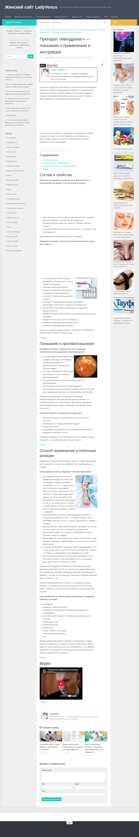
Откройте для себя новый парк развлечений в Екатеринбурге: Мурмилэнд (17, 101)
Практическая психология (16, 203)
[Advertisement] (68, 116)
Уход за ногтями (12, 241)
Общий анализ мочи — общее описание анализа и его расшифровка (72, 747)
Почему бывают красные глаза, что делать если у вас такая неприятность (124, 264)
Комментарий (46, 770)
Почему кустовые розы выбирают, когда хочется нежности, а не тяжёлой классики (18, 77)
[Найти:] (16, 56)
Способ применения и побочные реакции (60, 166)
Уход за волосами (13, 232)
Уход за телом (12, 246)
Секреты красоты (60, 17)
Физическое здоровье (50, 22)
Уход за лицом (12, 236)
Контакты (114, 17)
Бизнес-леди (11, 152)
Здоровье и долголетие (23, 17)
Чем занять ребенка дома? (123, 149)
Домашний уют (12, 161)
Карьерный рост (12, 185)
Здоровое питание (13, 166)
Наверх (43, 338)
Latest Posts (53, 65)
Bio (44, 65)
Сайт (43, 791)
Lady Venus (49, 57)
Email (77, 784)
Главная (8, 17)
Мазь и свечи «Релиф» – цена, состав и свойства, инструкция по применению (123, 176)
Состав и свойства (51, 160)
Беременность (12, 142)
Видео (45, 169)
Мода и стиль (77, 17)
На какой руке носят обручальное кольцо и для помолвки (123, 205)
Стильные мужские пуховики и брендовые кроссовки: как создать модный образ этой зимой (17, 122)
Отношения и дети (43, 17)
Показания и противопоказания (56, 163)
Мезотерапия (11, 115)
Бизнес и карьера (92, 17)
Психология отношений (15, 208)
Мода (9, 189)
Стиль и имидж (12, 222)
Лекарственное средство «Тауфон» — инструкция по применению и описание (123, 320)
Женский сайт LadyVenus (31, 7)
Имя (43, 784)
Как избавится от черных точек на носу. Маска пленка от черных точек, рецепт (124, 234)
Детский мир (11, 156)
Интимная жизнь (12, 180)
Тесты (106, 17)
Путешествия (11, 213)
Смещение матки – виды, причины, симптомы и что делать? (50, 747)
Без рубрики (11, 138)
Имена (9, 175)
